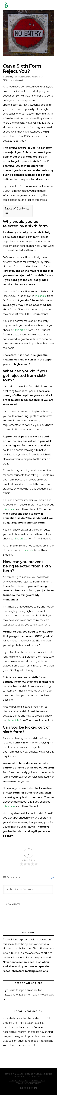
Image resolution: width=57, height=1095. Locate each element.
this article (41, 295)
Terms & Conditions (18, 1081)
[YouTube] (28, 1088)
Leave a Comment (16, 80)
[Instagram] (32, 1088)
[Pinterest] (35, 1088)
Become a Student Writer (28, 1083)
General (8, 77)
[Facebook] (21, 1088)
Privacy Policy (38, 1081)
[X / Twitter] (25, 1088)
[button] (52, 5)
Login (50, 877)
